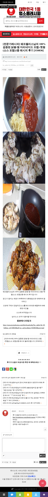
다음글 (10, 69)
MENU (7, 34)
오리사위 (7, 57)
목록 (39, 69)
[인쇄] (26, 57)
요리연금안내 (38, 26)
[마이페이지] (20, 494)
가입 (37, 2)
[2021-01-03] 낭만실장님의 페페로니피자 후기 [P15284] (22, 403)
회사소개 (13, 471)
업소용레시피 (17, 34)
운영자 (14, 411)
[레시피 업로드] (36, 494)
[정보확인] (31, 476)
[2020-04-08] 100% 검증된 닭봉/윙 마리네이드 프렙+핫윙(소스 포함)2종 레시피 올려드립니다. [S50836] (23, 341)
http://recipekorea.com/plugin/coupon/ (24, 417)
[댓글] (12, 494)
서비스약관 (22, 471)
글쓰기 (44, 69)
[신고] (24, 57)
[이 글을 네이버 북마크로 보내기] (11, 369)
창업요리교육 (28, 34)
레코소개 (19, 26)
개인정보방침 (33, 471)
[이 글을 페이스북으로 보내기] (3, 369)
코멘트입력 (8, 435)
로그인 (30, 2)
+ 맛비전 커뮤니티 (7, 2)
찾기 (44, 2)
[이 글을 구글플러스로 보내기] (7, 369)
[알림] (28, 494)
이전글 (4, 69)
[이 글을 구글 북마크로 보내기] (14, 369)
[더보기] (42, 334)
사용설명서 (28, 26)
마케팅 (36, 34)
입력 (43, 455)
